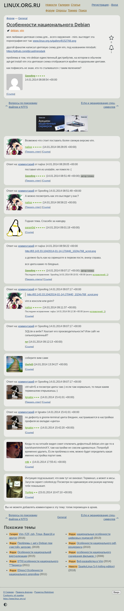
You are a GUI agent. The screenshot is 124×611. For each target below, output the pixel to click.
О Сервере (8, 592)
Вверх (116, 592)
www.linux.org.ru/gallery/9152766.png (54, 40)
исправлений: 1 (100, 274)
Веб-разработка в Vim (90, 561)
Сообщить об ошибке (13, 595)
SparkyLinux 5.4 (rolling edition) (96, 566)
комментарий (26, 164)
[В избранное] (111, 38)
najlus (28, 147)
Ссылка (11, 94)
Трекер (72, 10)
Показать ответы (34, 279)
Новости (51, 4)
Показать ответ (33, 152)
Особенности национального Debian (48, 24)
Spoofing (30, 75)
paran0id (30, 227)
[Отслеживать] (111, 48)
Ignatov (29, 397)
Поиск (83, 10)
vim (22, 30)
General (22, 18)
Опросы (61, 10)
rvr (26, 341)
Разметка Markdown (44, 592)
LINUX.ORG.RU (22, 5)
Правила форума (24, 592)
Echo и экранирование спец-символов (98, 105)
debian (15, 30)
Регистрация (100, 4)
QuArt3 (29, 364)
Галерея (64, 4)
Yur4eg (29, 492)
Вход (114, 4)
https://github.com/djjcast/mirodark (25, 51)
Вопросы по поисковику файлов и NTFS (23, 105)
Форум (50, 10)
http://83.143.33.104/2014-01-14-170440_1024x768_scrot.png (60, 251)
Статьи (75, 4)
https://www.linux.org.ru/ (14, 598)
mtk (27, 462)
